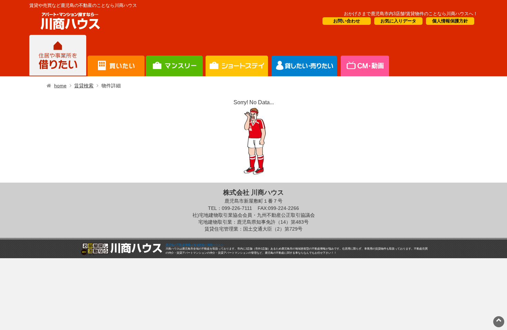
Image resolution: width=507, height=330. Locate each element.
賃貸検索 (83, 85)
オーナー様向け (236, 55)
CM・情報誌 (304, 55)
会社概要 (364, 55)
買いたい (116, 55)
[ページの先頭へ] (498, 320)
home (60, 85)
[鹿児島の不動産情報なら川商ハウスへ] (69, 31)
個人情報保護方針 (450, 20)
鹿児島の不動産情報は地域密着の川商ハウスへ (194, 244)
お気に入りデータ (398, 20)
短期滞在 (174, 55)
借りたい (57, 55)
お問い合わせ (346, 20)
